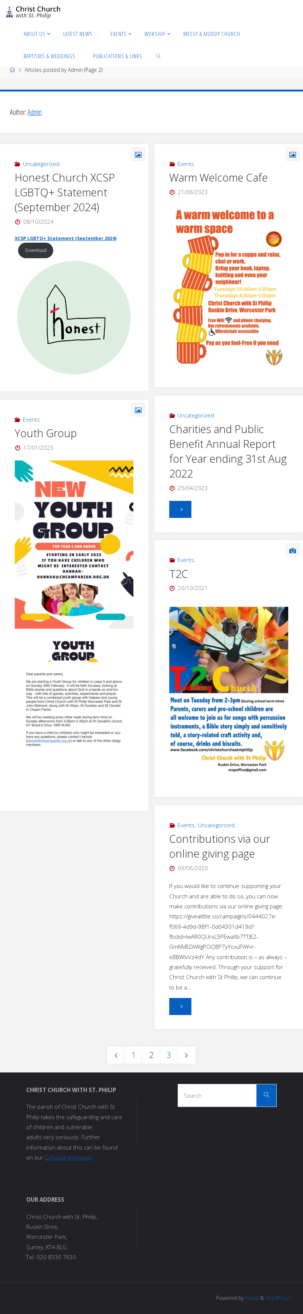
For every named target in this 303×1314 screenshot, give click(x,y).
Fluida (251, 1297)
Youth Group (46, 433)
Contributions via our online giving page (219, 846)
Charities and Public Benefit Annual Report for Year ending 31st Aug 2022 (228, 451)
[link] (158, 55)
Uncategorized (41, 163)
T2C (178, 574)
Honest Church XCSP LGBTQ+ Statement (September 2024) (65, 192)
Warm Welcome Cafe (218, 177)
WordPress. (278, 1297)
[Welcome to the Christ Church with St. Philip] (33, 11)
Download (36, 250)
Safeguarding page (68, 1157)
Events (185, 163)
